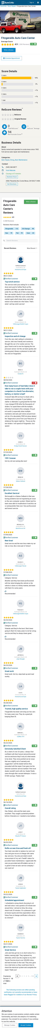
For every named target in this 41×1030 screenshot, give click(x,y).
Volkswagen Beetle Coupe (20, 324)
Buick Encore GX (20, 528)
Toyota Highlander (20, 888)
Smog (12, 160)
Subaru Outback (20, 481)
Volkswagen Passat (20, 566)
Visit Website (10, 170)
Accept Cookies (26, 1025)
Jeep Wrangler (20, 659)
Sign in (32, 2)
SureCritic (3, 6)
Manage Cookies (9, 1025)
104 (32, 976)
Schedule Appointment (12, 58)
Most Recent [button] (31, 248)
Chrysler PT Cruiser (20, 836)
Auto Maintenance (21, 160)
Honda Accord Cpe (20, 269)
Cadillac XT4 (20, 736)
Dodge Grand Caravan (20, 446)
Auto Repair (12, 6)
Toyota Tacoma (20, 938)
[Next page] (36, 976)
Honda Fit (20, 374)
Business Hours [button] (12, 177)
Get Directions (11, 184)
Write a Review (8, 50)
